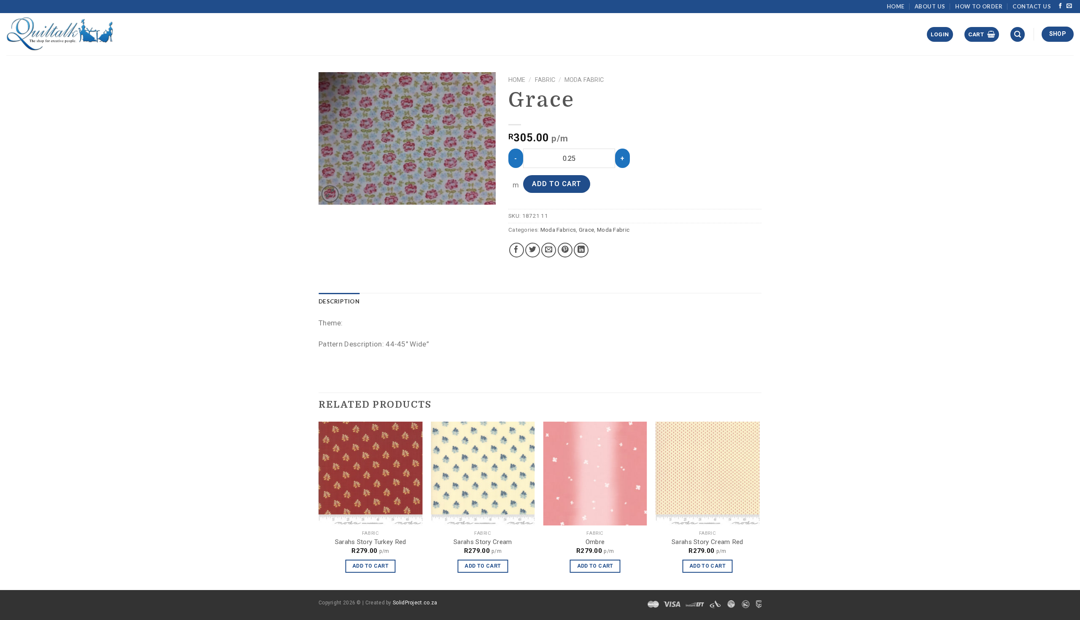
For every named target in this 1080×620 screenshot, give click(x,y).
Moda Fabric (584, 80)
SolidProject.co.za (415, 603)
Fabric (545, 80)
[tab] (339, 302)
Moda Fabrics (558, 229)
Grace (586, 229)
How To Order (978, 6)
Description (339, 301)
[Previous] (319, 505)
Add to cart (556, 184)
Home (895, 6)
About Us (930, 6)
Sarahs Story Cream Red (707, 542)
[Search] (1017, 34)
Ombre (595, 542)
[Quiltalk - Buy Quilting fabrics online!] (59, 34)
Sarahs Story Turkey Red (370, 542)
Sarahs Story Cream (483, 542)
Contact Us (1031, 6)
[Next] (759, 505)
